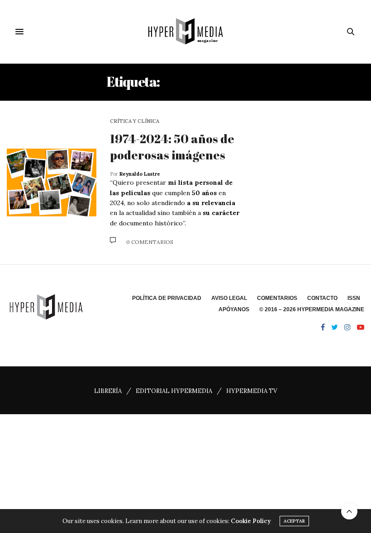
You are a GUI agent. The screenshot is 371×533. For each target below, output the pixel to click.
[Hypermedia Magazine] (185, 32)
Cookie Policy (251, 521)
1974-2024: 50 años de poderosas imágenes (172, 147)
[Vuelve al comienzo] (349, 511)
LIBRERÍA (108, 391)
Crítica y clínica (134, 121)
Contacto (322, 298)
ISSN (353, 298)
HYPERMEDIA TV (251, 391)
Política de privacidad (166, 298)
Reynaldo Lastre (139, 174)
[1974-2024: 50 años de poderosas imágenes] (51, 182)
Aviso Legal (229, 298)
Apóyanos (234, 309)
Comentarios (277, 298)
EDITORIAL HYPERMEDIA (174, 391)
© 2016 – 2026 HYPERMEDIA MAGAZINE (311, 309)
